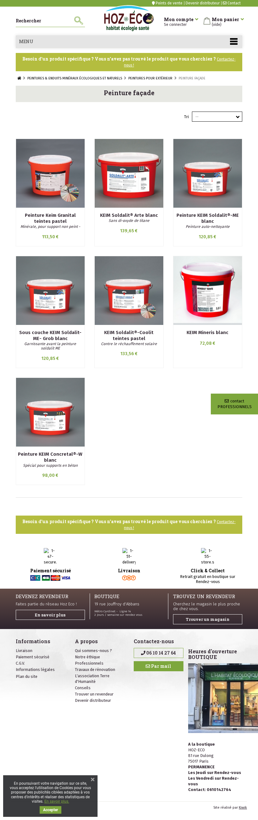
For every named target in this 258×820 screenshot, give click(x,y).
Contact (234, 3)
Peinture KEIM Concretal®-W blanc (50, 457)
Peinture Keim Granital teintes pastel (50, 218)
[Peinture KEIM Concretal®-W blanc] (50, 412)
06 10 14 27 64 (160, 653)
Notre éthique (87, 657)
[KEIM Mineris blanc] (207, 290)
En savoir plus (50, 615)
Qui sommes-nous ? (93, 650)
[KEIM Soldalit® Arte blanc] (129, 173)
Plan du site (26, 676)
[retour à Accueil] (19, 78)
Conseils (83, 687)
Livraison (24, 650)
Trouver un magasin (207, 619)
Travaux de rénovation (95, 669)
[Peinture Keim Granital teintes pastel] (50, 173)
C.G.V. (20, 663)
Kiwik (243, 808)
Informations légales (35, 669)
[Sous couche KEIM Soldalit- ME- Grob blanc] (50, 290)
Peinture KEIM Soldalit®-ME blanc (208, 218)
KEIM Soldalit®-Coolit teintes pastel (129, 335)
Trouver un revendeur (94, 694)
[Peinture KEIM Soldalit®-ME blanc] (207, 173)
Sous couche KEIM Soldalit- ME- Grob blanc (50, 335)
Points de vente (168, 3)
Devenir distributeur (203, 3)
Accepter (50, 810)
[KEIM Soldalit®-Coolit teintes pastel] (129, 290)
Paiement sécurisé (32, 657)
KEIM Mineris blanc (207, 332)
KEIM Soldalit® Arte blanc (129, 215)
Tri (186, 116)
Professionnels (89, 663)
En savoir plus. (56, 801)
